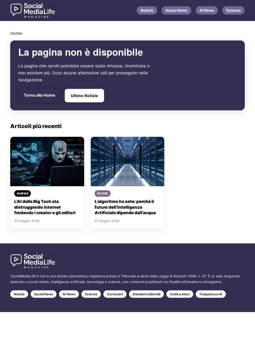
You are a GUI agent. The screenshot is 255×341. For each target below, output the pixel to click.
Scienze (233, 10)
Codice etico (180, 294)
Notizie (146, 10)
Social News (176, 10)
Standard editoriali (146, 294)
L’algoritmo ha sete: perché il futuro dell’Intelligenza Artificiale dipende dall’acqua (125, 207)
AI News (206, 10)
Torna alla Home (39, 95)
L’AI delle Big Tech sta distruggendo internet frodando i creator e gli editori (44, 207)
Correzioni (115, 294)
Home (15, 33)
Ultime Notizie (84, 95)
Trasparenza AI (210, 294)
